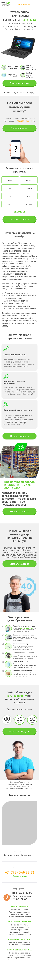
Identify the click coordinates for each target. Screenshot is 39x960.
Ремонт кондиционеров (19, 942)
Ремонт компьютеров (19, 927)
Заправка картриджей (19, 932)
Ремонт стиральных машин (19, 955)
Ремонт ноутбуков (18, 786)
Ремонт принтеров (19, 929)
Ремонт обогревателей (19, 945)
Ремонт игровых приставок (20, 934)
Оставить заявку (19, 219)
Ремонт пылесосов (19, 909)
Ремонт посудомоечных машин (19, 957)
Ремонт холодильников (19, 953)
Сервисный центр (18, 782)
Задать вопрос (19, 128)
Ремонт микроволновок (19, 912)
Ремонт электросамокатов (19, 917)
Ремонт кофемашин (19, 914)
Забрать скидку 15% (19, 731)
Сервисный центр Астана (18, 784)
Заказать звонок (19, 83)
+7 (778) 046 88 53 (22, 4)
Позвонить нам (19, 876)
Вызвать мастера (19, 511)
